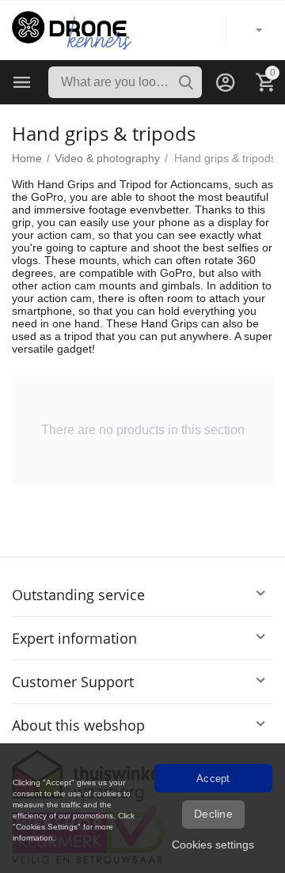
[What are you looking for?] (186, 82)
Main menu (22, 82)
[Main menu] (22, 82)
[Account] (226, 82)
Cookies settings (213, 844)
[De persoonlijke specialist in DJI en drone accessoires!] (71, 29)
